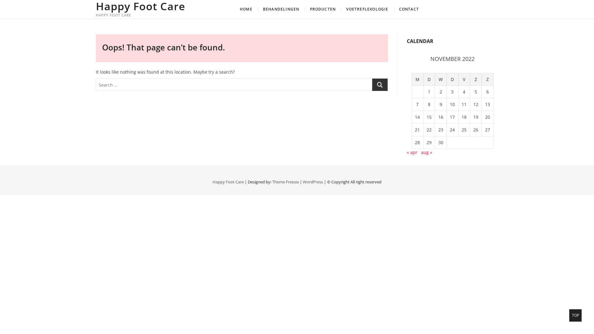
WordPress (313, 182)
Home (246, 9)
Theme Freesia (285, 182)
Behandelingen (281, 9)
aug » (426, 152)
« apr (412, 152)
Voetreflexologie (367, 9)
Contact (409, 9)
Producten (323, 9)
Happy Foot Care (140, 6)
